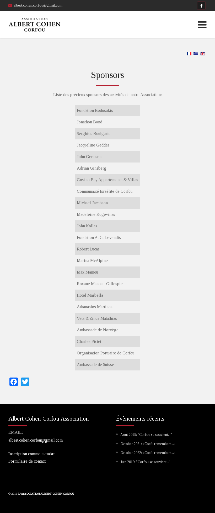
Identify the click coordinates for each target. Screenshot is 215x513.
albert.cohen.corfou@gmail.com (35, 440)
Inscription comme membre (32, 454)
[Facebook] (201, 5)
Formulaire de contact (27, 461)
